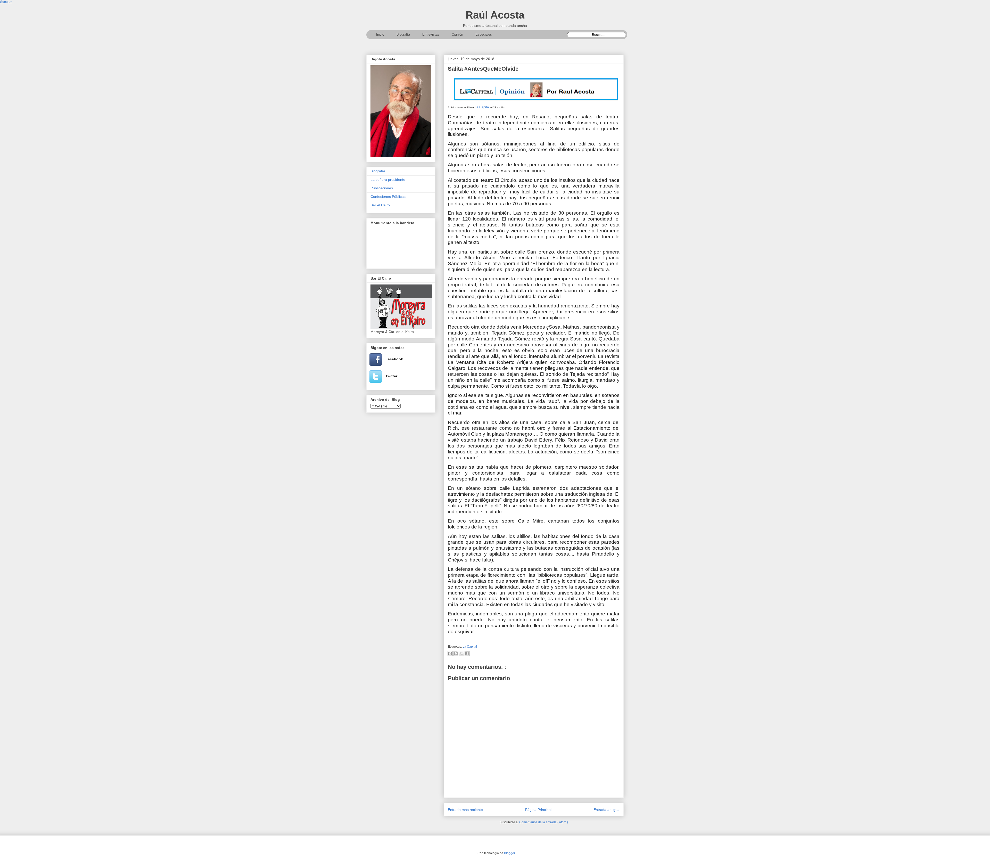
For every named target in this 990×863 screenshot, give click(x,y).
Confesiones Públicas (388, 196)
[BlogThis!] (455, 653)
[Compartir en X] (461, 653)
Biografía (377, 171)
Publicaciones (381, 188)
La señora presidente (387, 179)
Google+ (6, 2)
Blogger (509, 853)
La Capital (482, 107)
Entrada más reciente (465, 810)
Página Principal (538, 810)
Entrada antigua (606, 810)
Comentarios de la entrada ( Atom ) (543, 822)
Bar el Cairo (380, 205)
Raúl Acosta (495, 15)
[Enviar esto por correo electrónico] (450, 653)
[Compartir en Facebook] (467, 653)
